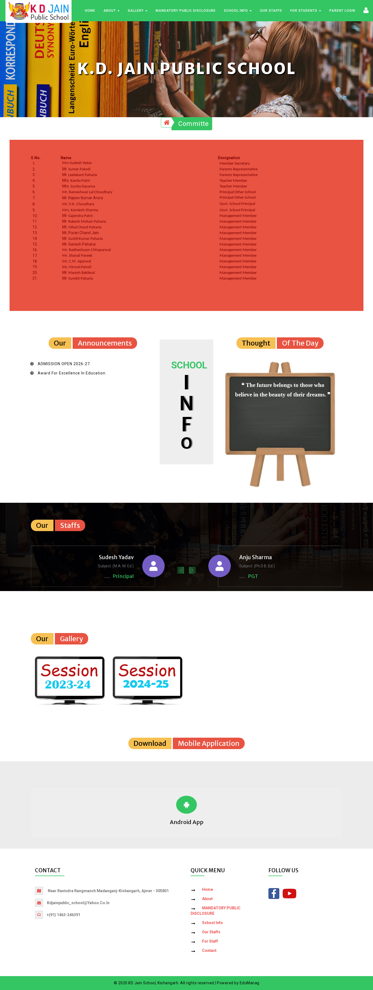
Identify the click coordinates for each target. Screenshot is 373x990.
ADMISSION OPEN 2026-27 (64, 364)
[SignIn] (366, 10)
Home (90, 11)
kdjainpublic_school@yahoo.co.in (78, 903)
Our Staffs (271, 11)
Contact (209, 950)
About (110, 11)
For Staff (210, 941)
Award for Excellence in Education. (72, 373)
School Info (236, 11)
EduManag (249, 983)
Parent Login (342, 11)
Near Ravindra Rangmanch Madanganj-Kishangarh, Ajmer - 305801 (108, 891)
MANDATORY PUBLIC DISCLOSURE (186, 11)
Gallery (136, 11)
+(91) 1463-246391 (63, 915)
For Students (304, 11)
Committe (193, 124)
